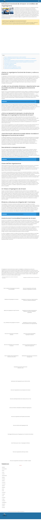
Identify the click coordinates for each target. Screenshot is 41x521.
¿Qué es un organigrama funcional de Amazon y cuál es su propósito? (15, 57)
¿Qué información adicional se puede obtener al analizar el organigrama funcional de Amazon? (19, 61)
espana (3, 480)
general (3, 485)
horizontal (3, 492)
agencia (3, 467)
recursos (3, 507)
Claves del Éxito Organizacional (9, 64)
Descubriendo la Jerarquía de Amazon (10, 63)
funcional (3, 482)
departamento (4, 475)
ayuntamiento (4, 468)
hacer (3, 490)
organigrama (4, 502)
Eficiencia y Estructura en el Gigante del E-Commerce (12, 67)
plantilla (3, 505)
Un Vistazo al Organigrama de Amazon (10, 65)
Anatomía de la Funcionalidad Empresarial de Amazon (12, 68)
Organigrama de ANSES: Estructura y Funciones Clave (31, 277)
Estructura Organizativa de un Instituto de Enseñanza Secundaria (10, 277)
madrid (3, 499)
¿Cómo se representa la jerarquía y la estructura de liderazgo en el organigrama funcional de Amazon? (20, 60)
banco (3, 470)
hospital (3, 494)
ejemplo (3, 477)
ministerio (3, 500)
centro (3, 472)
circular (3, 473)
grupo (3, 489)
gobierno (3, 487)
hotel (3, 495)
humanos (3, 497)
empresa (3, 478)
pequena (3, 504)
